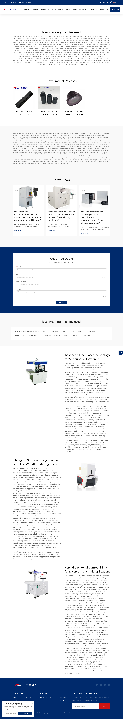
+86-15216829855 (11, 2)
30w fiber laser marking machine (84, 331)
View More (17, 230)
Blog (102, 9)
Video (74, 9)
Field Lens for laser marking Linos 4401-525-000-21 (74, 113)
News (68, 9)
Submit (61, 302)
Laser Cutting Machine (45, 704)
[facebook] (104, 2)
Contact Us (93, 9)
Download (83, 9)
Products (44, 9)
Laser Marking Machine (61, 697)
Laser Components (44, 700)
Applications (56, 9)
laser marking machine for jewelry (55, 331)
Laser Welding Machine (45, 697)
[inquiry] (121, 353)
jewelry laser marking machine (27, 331)
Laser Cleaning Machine (62, 704)
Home (26, 9)
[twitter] (111, 2)
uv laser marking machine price (56, 335)
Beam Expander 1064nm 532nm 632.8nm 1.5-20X (49, 113)
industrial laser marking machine (27, 335)
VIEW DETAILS (24, 97)
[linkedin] (101, 2)
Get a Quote (115, 9)
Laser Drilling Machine (61, 700)
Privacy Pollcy (68, 713)
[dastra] (11, 9)
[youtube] (107, 2)
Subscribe (104, 706)
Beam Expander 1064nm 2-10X (24, 113)
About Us (34, 9)
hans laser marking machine (82, 335)
